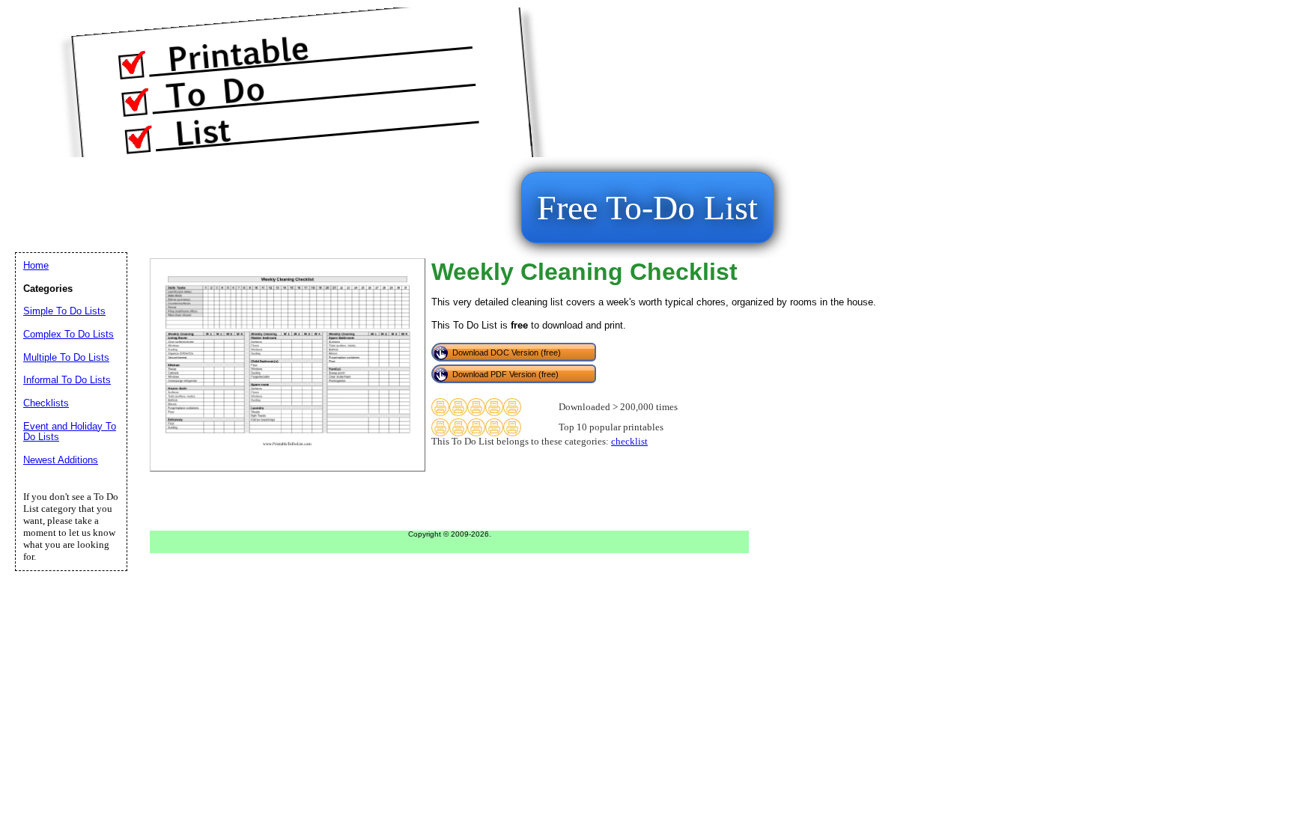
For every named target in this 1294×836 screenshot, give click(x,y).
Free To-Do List (647, 208)
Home (36, 265)
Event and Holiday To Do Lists (69, 432)
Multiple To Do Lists (66, 357)
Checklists (46, 403)
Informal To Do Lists (67, 379)
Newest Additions (60, 460)
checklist (629, 441)
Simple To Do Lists (64, 311)
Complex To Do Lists (68, 334)
